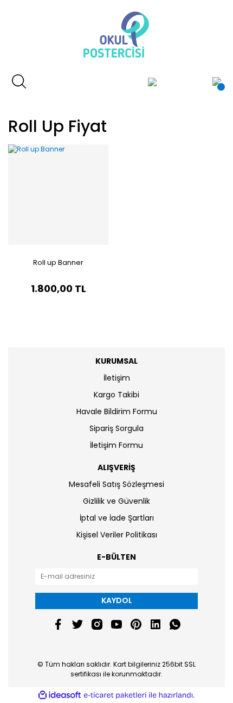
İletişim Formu (116, 445)
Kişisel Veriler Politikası (116, 534)
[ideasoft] (59, 695)
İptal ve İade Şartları (117, 517)
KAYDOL (116, 600)
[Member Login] (152, 81)
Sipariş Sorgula (116, 428)
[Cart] (217, 81)
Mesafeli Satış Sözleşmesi (116, 484)
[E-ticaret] (115, 695)
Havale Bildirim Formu (116, 411)
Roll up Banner (58, 262)
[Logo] (116, 35)
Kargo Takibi (116, 394)
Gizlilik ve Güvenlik (116, 501)
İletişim (116, 377)
